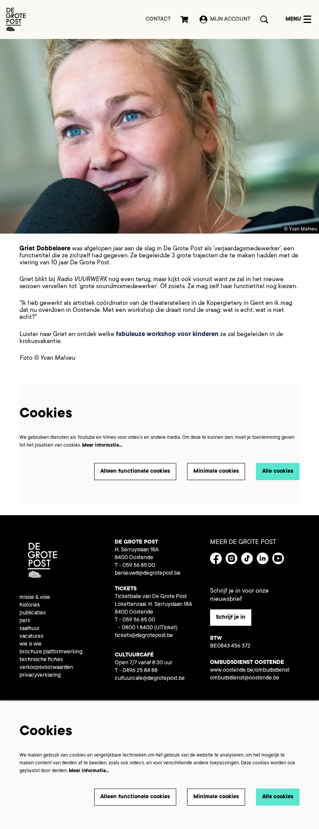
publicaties (32, 613)
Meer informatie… (102, 445)
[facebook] (216, 558)
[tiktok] (247, 558)
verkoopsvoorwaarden (46, 668)
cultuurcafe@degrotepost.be (150, 679)
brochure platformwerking (50, 652)
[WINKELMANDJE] (185, 19)
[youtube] (278, 558)
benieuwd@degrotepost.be (148, 573)
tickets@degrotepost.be (144, 636)
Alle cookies (277, 471)
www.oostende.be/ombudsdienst (249, 670)
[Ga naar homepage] (16, 19)
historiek (29, 605)
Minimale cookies (216, 471)
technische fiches (41, 660)
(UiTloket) (165, 628)
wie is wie (30, 644)
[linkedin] (262, 558)
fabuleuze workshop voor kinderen (167, 334)
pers (24, 621)
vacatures (31, 637)
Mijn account (230, 19)
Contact (158, 19)
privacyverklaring (40, 675)
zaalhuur (29, 629)
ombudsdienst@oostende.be (244, 678)
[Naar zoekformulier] (264, 19)
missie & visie (34, 598)
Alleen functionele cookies (135, 471)
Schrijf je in (230, 617)
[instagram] (231, 558)
